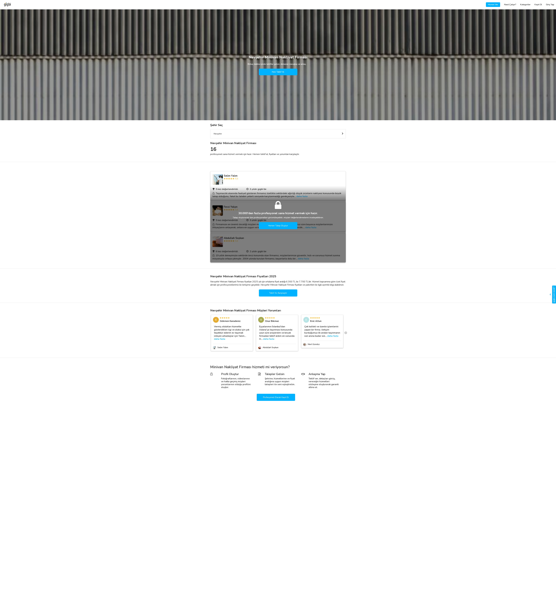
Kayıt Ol (538, 4)
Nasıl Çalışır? (510, 4)
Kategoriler (525, 4)
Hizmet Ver (493, 4)
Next (345, 332)
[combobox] (278, 133)
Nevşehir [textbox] (218, 133)
